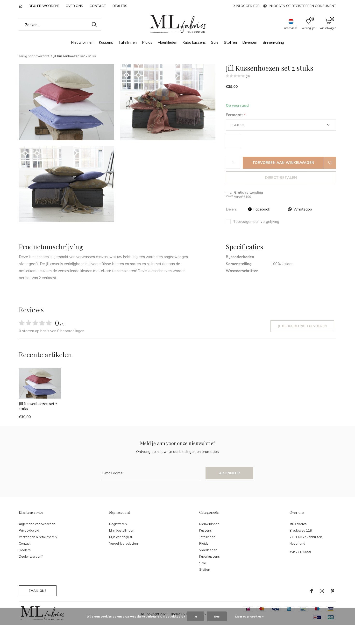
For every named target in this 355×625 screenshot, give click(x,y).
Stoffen (230, 42)
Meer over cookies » (249, 616)
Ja (195, 616)
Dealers (120, 6)
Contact (98, 6)
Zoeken (94, 25)
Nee (217, 616)
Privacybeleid (29, 530)
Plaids (147, 42)
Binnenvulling (273, 42)
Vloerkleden (167, 42)
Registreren (118, 524)
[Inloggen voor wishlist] (330, 163)
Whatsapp (302, 209)
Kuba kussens (194, 42)
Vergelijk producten (123, 543)
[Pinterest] (332, 591)
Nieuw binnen (82, 42)
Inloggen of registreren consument (302, 6)
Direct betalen (281, 177)
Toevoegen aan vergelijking (256, 221)
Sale (215, 42)
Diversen (249, 42)
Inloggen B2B (247, 6)
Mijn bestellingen (121, 530)
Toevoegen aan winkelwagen (283, 162)
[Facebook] (311, 591)
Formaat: (235, 114)
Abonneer (229, 473)
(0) (248, 76)
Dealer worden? (44, 6)
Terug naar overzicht (34, 56)
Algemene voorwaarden (37, 524)
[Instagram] (322, 591)
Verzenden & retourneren (38, 537)
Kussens (106, 42)
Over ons (74, 6)
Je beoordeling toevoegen (302, 326)
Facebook (261, 209)
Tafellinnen (127, 42)
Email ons (38, 591)
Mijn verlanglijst (120, 537)
